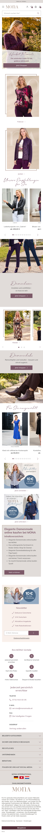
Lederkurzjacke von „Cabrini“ (15, 227)
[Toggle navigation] (3, 7)
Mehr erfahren (14, 572)
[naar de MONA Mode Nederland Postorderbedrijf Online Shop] (27, 777)
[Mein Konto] (27, 7)
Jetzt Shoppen (21, 65)
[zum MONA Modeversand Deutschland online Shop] (16, 777)
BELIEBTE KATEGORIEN (11, 736)
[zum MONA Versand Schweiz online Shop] (21, 777)
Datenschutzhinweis (21, 638)
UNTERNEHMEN (8, 755)
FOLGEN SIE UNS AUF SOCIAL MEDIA (17, 767)
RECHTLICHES (8, 748)
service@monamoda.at (22, 708)
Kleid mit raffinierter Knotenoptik (15, 450)
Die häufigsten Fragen (22, 716)
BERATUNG (6, 761)
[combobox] (21, 13)
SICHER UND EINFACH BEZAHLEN (16, 742)
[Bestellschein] (36, 7)
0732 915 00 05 (19, 700)
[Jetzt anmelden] (33, 633)
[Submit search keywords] (38, 13)
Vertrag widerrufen (17, 728)
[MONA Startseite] (12, 6)
